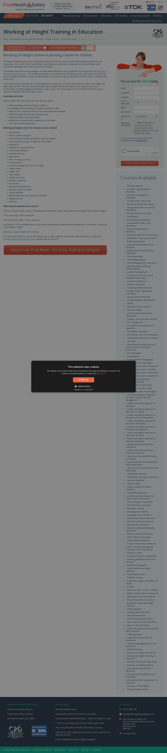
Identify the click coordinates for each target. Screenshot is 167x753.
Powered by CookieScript (83, 390)
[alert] (83, 376)
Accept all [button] (83, 380)
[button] (83, 386)
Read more (101, 373)
